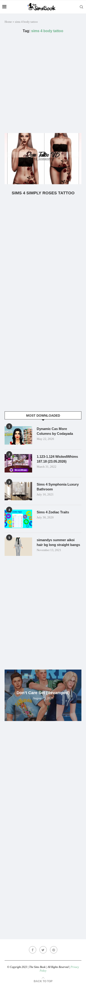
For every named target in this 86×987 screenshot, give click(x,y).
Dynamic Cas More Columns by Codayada (55, 431)
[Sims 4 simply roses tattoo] (43, 158)
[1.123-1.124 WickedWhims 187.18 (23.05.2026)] (18, 463)
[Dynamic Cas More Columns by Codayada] (18, 435)
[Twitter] (43, 949)
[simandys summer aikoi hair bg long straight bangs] (18, 546)
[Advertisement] (43, 83)
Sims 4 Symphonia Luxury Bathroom (58, 486)
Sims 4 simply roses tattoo (43, 193)
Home (8, 21)
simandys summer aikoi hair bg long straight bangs (58, 542)
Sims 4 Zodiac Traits (53, 512)
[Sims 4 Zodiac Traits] (18, 519)
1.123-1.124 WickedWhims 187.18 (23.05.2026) (57, 459)
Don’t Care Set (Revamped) (43, 692)
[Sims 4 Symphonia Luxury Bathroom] (18, 491)
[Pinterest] (53, 949)
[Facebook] (32, 949)
